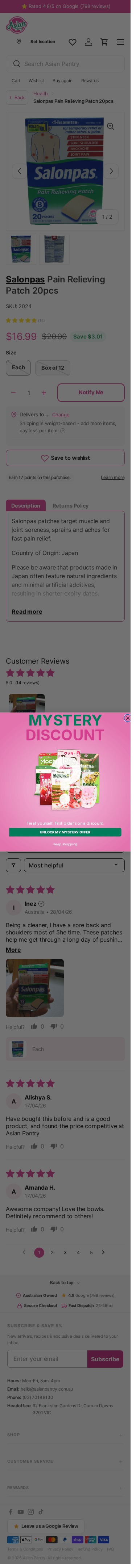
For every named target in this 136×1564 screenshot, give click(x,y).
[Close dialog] (128, 718)
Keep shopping (65, 844)
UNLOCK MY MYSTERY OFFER (65, 832)
